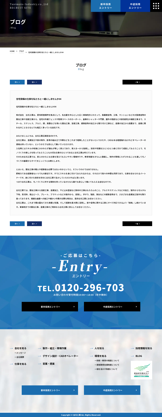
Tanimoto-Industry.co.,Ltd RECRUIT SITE (29, 5)
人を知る (99, 348)
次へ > (17, 82)
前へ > (34, 82)
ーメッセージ (20, 353)
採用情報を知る (144, 348)
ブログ (21, 51)
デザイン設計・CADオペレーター (60, 356)
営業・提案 (49, 363)
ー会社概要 (19, 357)
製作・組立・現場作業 (54, 348)
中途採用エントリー (135, 5)
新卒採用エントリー (105, 5)
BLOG (139, 356)
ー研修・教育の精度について (107, 360)
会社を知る (20, 348)
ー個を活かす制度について (106, 369)
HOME (12, 51)
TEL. (81, 287)
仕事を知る (20, 364)
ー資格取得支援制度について (107, 365)
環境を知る (100, 356)
